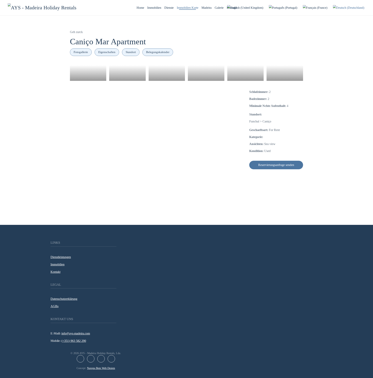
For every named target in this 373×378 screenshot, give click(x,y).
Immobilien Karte (187, 7)
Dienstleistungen (61, 257)
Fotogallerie (81, 52)
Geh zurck (76, 32)
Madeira (206, 7)
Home (140, 7)
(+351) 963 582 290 (73, 340)
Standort (131, 52)
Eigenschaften (106, 52)
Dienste (169, 7)
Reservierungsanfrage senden (276, 165)
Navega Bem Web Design (101, 368)
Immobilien (154, 7)
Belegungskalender (157, 52)
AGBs (54, 306)
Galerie (219, 7)
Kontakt (232, 7)
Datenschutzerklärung (64, 298)
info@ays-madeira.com (75, 333)
